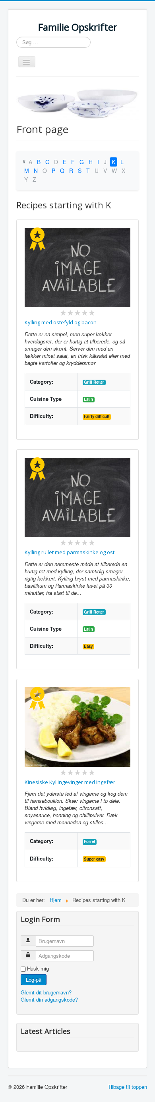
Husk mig (38, 968)
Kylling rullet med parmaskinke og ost (69, 552)
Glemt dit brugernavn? (46, 992)
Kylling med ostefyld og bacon (61, 322)
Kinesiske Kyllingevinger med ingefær (70, 782)
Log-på (33, 979)
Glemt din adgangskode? (49, 999)
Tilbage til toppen (127, 1086)
